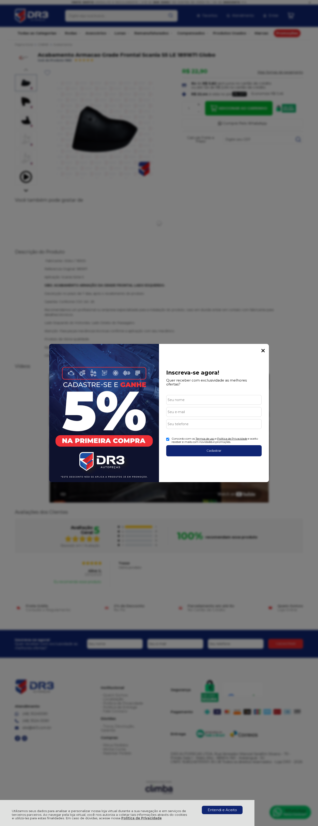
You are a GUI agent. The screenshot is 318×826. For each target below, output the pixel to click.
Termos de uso (205, 438)
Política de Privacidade (141, 818)
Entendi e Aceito (222, 810)
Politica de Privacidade (232, 438)
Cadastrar (213, 450)
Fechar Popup (263, 350)
